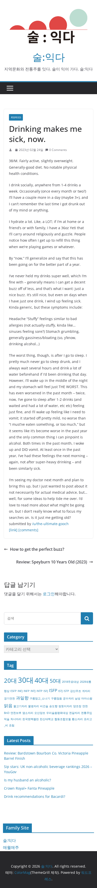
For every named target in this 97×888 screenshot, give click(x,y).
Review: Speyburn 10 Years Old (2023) (51, 562)
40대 (42, 680)
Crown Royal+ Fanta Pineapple (29, 788)
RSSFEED (16, 117)
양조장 (77, 706)
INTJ (33, 691)
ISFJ (46, 691)
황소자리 (77, 719)
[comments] (28, 530)
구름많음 (56, 698)
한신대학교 (46, 719)
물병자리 (33, 706)
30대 (26, 680)
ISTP (66, 691)
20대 (10, 680)
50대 (55, 680)
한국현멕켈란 (30, 719)
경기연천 (9, 698)
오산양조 (39, 713)
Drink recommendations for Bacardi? (34, 796)
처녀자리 (15, 719)
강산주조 (75, 691)
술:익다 (48, 57)
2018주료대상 (70, 681)
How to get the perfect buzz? (37, 549)
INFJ (20, 691)
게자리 (86, 691)
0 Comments (58, 150)
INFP (27, 691)
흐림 (11, 725)
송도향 (53, 706)
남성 (77, 698)
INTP (40, 691)
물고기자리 (20, 706)
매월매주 (11, 847)
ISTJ (60, 691)
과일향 (22, 698)
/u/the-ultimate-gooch (50, 523)
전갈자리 (74, 713)
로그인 (49, 594)
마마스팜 (86, 698)
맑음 (8, 705)
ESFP (13, 691)
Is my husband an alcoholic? (27, 780)
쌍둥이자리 (65, 706)
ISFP (53, 690)
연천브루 (15, 713)
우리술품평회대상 (57, 713)
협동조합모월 (62, 719)
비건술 (44, 706)
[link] (13, 530)
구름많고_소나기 (40, 698)
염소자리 (27, 713)
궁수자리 (68, 698)
